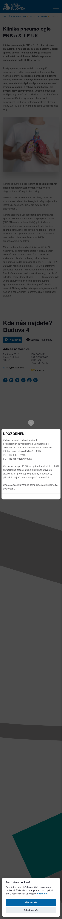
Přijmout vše (31, 902)
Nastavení (42, 893)
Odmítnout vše (31, 910)
